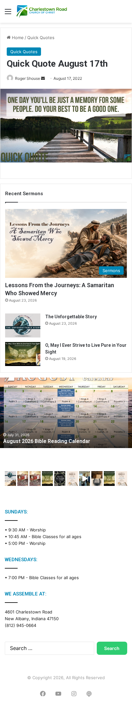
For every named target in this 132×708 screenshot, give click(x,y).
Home (17, 37)
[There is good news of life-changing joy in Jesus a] (84, 478)
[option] (66, 413)
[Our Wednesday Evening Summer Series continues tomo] (47, 478)
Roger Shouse (27, 78)
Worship (38, 529)
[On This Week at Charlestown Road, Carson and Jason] (35, 478)
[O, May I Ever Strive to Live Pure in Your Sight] (22, 354)
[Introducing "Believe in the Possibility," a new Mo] (59, 478)
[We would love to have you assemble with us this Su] (10, 478)
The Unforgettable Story (71, 316)
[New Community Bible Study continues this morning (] (72, 478)
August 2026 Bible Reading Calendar (46, 441)
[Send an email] (43, 78)
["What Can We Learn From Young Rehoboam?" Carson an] (23, 478)
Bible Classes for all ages (56, 536)
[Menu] (8, 13)
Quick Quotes (40, 37)
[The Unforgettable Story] (22, 325)
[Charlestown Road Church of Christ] (41, 11)
